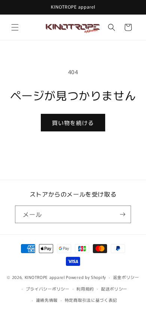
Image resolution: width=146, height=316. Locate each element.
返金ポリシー (126, 277)
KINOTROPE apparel (45, 277)
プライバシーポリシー (48, 289)
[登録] (122, 214)
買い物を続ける (73, 123)
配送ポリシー (114, 289)
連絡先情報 (47, 300)
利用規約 (85, 289)
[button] (15, 27)
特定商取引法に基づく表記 (91, 300)
